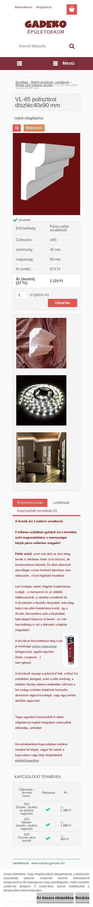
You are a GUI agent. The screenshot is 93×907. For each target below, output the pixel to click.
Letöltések (61, 503)
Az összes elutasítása (55, 898)
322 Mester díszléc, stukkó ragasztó (26, 823)
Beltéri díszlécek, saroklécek (50, 82)
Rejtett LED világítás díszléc (34, 85)
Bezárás (82, 898)
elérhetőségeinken (27, 760)
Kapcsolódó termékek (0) (37, 511)
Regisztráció (43, 7)
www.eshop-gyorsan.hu (48, 863)
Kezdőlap (22, 82)
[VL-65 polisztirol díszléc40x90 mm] (46, 135)
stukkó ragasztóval (44, 646)
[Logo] (46, 26)
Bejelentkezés (23, 7)
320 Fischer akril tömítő (26, 837)
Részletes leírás (30, 503)
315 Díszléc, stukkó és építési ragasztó (26, 808)
